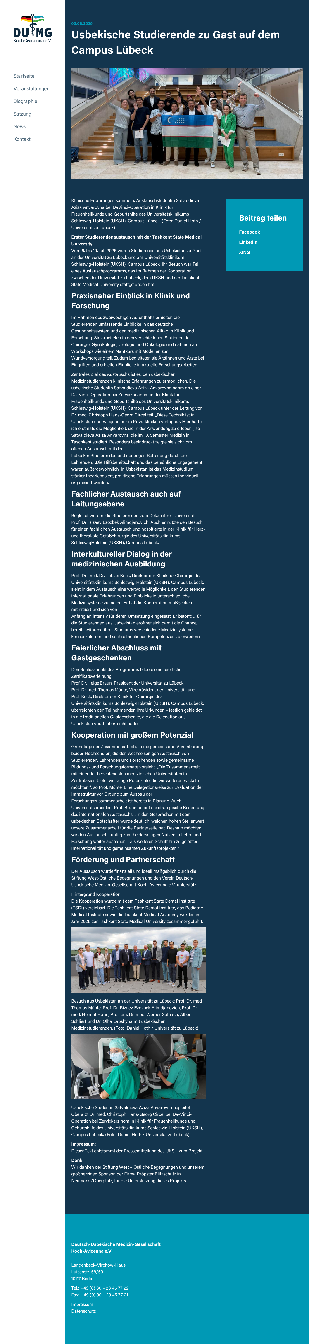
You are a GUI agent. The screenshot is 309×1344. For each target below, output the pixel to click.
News (20, 126)
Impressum (82, 1304)
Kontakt (22, 138)
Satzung (22, 113)
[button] (264, 232)
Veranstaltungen (32, 88)
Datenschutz (83, 1310)
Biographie (25, 100)
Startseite (24, 75)
